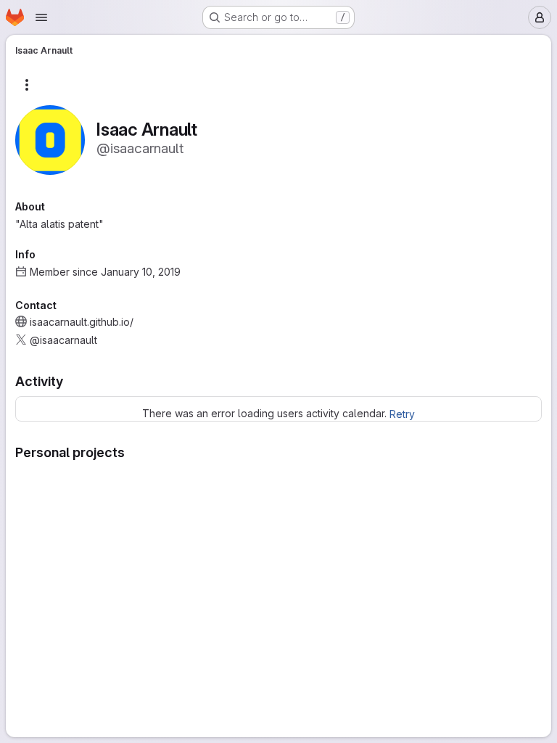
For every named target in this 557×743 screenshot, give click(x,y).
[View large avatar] (50, 139)
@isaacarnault (63, 340)
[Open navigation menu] (41, 17)
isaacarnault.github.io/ (81, 322)
